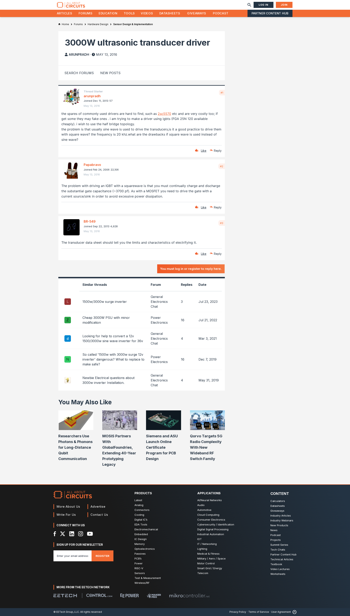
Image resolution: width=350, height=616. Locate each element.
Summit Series (279, 544)
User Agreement (281, 611)
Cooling (139, 514)
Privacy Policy (237, 611)
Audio (201, 505)
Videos (147, 13)
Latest (138, 500)
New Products (279, 525)
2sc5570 (164, 114)
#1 (222, 92)
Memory (139, 544)
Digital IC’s (140, 519)
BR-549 (90, 221)
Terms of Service (258, 611)
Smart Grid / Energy (209, 568)
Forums (86, 13)
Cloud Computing (208, 514)
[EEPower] (129, 596)
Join (284, 4)
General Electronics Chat (159, 302)
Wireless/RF (141, 582)
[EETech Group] (65, 595)
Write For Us (66, 515)
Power (138, 563)
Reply (218, 150)
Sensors (139, 573)
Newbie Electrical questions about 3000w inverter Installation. (108, 380)
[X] (62, 534)
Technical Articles (281, 559)
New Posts (110, 73)
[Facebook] (54, 533)
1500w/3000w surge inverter (104, 302)
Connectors (141, 509)
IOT (199, 539)
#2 (221, 166)
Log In (263, 4)
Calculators (277, 501)
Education (108, 13)
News (273, 530)
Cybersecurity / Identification (215, 524)
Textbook (276, 564)
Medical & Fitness (208, 553)
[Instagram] (80, 533)
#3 (221, 223)
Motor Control (206, 563)
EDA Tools (140, 524)
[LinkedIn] (71, 533)
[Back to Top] (294, 612)
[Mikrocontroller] (189, 596)
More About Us (68, 506)
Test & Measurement (147, 578)
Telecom (202, 573)
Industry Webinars (281, 520)
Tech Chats (277, 549)
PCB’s (138, 558)
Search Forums (79, 73)
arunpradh (79, 54)
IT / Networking (207, 544)
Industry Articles (280, 515)
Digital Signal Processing (212, 529)
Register (102, 555)
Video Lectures (280, 569)
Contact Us (99, 515)
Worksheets (277, 573)
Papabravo (92, 165)
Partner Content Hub (270, 13)
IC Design (140, 539)
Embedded (141, 534)
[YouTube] (90, 534)
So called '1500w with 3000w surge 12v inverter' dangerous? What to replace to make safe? (113, 359)
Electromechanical (146, 529)
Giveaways (196, 13)
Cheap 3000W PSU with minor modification (106, 320)
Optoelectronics (144, 548)
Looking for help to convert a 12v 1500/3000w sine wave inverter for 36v (112, 338)
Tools (129, 13)
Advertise (98, 506)
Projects (275, 539)
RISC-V (138, 568)
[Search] (249, 5)
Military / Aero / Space (211, 558)
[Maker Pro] (154, 595)
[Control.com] (99, 595)
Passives (140, 553)
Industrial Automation (210, 534)
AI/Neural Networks (209, 500)
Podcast (220, 13)
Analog (138, 505)
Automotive (204, 509)
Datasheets (169, 13)
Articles (64, 13)
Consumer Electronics (211, 519)
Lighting (202, 548)
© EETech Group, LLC (66, 611)
